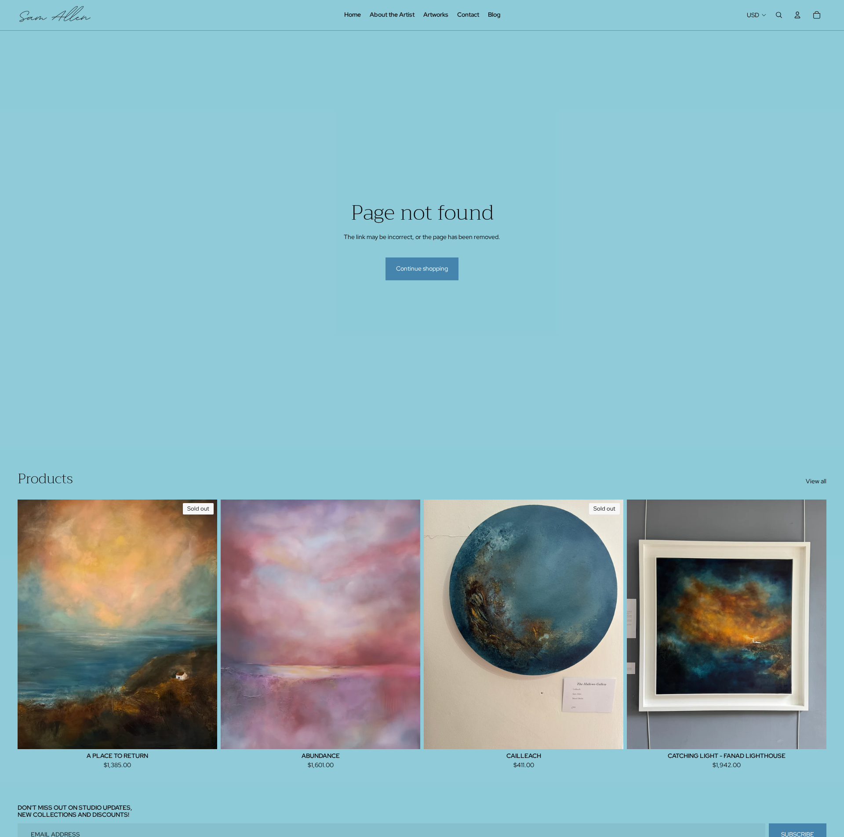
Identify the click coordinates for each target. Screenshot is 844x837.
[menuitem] (352, 15)
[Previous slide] (234, 624)
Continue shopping (422, 268)
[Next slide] (407, 624)
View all (816, 481)
